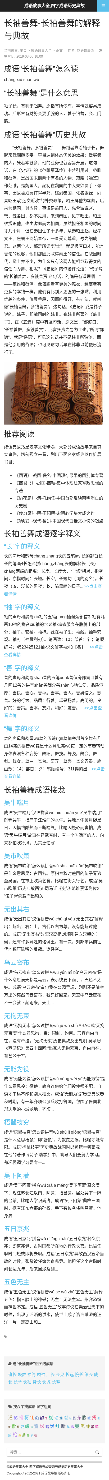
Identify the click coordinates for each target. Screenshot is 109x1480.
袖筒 (31, 1374)
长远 (69, 1374)
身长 (37, 1382)
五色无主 (16, 1281)
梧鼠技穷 (16, 1122)
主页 (23, 50)
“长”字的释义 (22, 546)
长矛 (17, 1382)
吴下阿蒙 (16, 1175)
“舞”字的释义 (22, 728)
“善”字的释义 (22, 667)
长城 (46, 1382)
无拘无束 (16, 1015)
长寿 (56, 1382)
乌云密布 (16, 962)
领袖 (41, 1374)
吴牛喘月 (16, 802)
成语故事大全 (41, 50)
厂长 (50, 1374)
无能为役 (16, 1069)
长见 (60, 1374)
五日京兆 (16, 1228)
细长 (88, 1374)
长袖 (27, 1382)
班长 (12, 1374)
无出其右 (16, 909)
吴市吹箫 (16, 855)
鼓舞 (22, 1374)
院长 (79, 1374)
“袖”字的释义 (22, 607)
